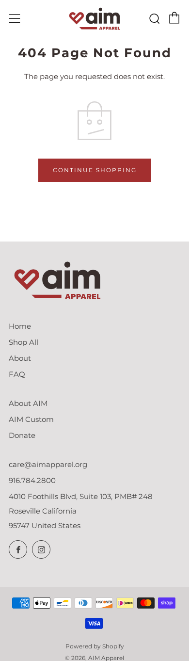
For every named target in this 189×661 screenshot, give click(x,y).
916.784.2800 (32, 480)
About (20, 358)
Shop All (23, 342)
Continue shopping (95, 170)
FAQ (17, 374)
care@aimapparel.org (48, 464)
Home (20, 326)
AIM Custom (31, 419)
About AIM (28, 403)
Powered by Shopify (94, 646)
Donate (22, 435)
